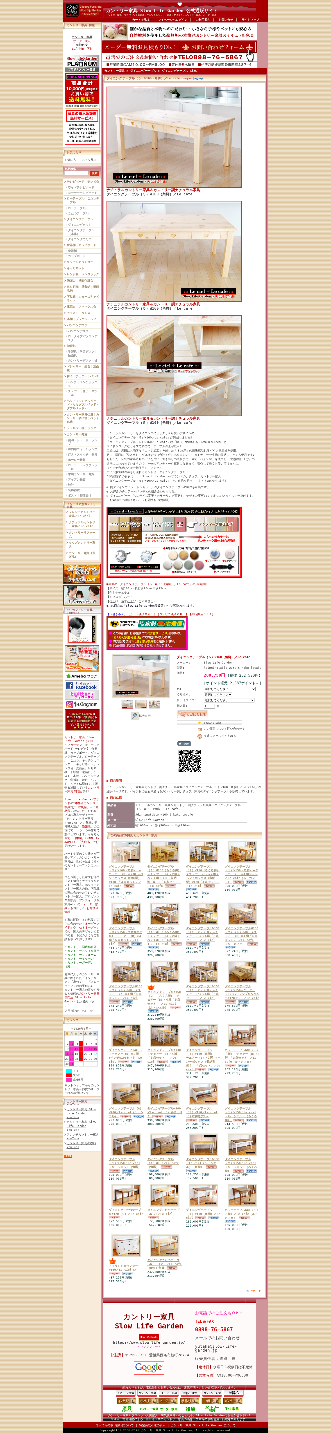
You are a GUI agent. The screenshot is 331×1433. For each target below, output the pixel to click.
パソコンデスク (77, 325)
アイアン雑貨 (77, 479)
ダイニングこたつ (79, 239)
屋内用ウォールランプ (82, 449)
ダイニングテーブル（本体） (81, 232)
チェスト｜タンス (78, 313)
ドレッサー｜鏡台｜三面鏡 (83, 368)
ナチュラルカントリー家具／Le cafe (82, 524)
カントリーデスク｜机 (82, 360)
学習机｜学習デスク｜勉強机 (82, 353)
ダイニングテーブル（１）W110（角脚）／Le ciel (203, 1213)
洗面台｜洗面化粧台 (80, 280)
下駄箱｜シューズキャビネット (83, 298)
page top (255, 1290)
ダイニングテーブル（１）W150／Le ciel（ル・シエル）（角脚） (125, 1163)
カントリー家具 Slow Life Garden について (203, 1425)
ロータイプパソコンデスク (82, 338)
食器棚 (72, 251)
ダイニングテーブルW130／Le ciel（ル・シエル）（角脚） (203, 1163)
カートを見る (141, 19)
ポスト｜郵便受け (79, 495)
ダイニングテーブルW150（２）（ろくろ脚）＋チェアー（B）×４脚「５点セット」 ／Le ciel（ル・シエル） (164, 999)
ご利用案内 (203, 19)
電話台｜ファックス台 (81, 306)
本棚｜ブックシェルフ (81, 319)
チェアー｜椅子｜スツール (82, 393)
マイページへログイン (172, 19)
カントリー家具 (114, 70)
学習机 (71, 346)
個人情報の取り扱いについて (115, 1425)
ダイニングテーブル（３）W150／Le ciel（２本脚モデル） (202, 1112)
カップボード (77, 256)
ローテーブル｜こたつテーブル (83, 200)
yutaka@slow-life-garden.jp (216, 1348)
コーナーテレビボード (82, 192)
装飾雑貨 (74, 490)
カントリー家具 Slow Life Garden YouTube (81, 1113)
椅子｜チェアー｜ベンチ (83, 376)
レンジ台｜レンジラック (83, 274)
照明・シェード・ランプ (82, 442)
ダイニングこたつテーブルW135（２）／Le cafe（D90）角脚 (164, 1264)
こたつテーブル (78, 213)
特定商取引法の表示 (152, 1425)
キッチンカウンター (80, 262)
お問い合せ (226, 19)
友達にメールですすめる (220, 735)
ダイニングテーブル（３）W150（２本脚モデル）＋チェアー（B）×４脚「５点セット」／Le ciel (125, 936)
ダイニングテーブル (80, 219)
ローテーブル (77, 208)
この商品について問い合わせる (224, 728)
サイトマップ (250, 19)
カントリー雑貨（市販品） (82, 555)
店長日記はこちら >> (78, 1011)
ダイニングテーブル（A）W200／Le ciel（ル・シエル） (126, 1112)
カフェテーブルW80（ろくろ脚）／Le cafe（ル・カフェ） (242, 1213)
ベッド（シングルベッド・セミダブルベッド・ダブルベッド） (83, 404)
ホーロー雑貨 (77, 459)
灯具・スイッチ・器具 (82, 454)
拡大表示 (145, 716)
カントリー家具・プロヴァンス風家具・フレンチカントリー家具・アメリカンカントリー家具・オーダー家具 (161, 15)
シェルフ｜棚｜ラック (81, 428)
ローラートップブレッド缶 (82, 467)
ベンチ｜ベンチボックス (82, 384)
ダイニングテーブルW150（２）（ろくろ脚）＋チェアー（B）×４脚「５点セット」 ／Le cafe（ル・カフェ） (241, 936)
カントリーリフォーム (82, 534)
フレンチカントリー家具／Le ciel (82, 513)
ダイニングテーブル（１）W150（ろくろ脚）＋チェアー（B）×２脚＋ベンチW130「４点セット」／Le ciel (164, 936)
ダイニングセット (79, 224)
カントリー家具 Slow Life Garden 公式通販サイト (162, 10)
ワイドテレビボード (81, 187)
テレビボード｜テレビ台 (83, 181)
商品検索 (70, 169)
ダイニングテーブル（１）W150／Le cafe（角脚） (163, 1163)
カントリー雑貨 (77, 434)
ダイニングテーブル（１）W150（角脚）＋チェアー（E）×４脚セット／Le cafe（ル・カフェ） (241, 874)
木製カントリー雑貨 (81, 474)
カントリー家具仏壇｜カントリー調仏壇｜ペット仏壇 (83, 418)
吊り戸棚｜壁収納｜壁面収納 (83, 288)
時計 (71, 484)
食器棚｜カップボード (81, 245)
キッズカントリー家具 (82, 544)
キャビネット (75, 268)
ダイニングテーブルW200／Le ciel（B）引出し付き (164, 1112)
